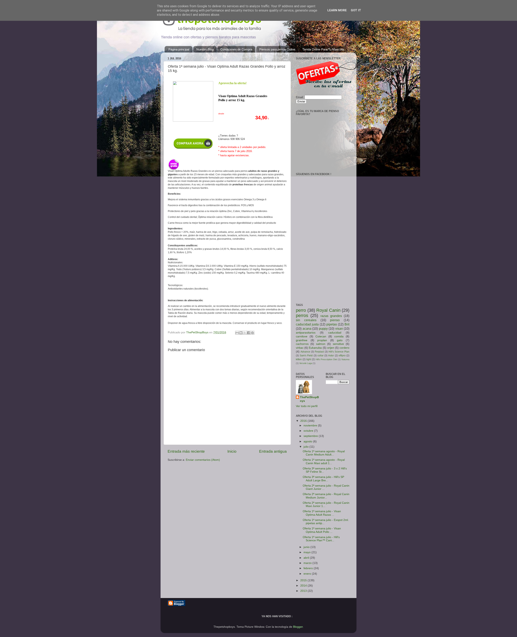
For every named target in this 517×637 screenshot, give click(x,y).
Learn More (337, 10)
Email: (300, 97)
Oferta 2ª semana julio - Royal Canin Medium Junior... (326, 496)
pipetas (331, 324)
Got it (356, 10)
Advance (305, 351)
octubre (309, 430)
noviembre (311, 425)
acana (307, 328)
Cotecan (320, 336)
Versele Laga (305, 363)
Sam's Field (306, 355)
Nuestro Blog (204, 49)
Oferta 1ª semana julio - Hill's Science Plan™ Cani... (321, 539)
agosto (308, 441)
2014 (304, 585)
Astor (331, 355)
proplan (322, 340)
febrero (309, 568)
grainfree (301, 340)
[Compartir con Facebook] (249, 333)
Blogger (298, 626)
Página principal (178, 49)
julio (306, 446)
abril (307, 557)
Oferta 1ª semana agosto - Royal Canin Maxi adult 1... (324, 461)
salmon (320, 343)
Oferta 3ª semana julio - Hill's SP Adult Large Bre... (323, 478)
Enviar (301, 101)
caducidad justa (307, 324)
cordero (344, 347)
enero (308, 573)
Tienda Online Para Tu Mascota (323, 49)
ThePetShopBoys (309, 399)
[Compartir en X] (245, 333)
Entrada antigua (273, 451)
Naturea (345, 359)
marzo (308, 563)
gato (340, 340)
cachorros (302, 343)
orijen (330, 347)
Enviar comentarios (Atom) (203, 459)
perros (302, 315)
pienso (335, 320)
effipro (342, 355)
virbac (300, 347)
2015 (304, 580)
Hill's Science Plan (339, 351)
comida (339, 336)
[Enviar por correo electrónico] (237, 333)
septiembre (311, 436)
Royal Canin (328, 310)
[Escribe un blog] (241, 333)
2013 (304, 590)
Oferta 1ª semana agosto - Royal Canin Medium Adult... (324, 453)
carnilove (301, 336)
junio (307, 547)
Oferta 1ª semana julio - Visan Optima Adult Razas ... (322, 513)
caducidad (334, 332)
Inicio (231, 451)
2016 (304, 420)
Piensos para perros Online (277, 49)
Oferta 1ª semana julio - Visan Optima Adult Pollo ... (322, 530)
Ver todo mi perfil (306, 406)
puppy (323, 328)
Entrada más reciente (186, 451)
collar (320, 355)
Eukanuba (315, 347)
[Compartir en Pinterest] (252, 333)
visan (339, 328)
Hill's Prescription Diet (326, 359)
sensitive (338, 343)
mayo (307, 552)
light (308, 359)
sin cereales (306, 320)
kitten (299, 359)
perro (301, 310)
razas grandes (331, 316)
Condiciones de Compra (236, 49)
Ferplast (319, 351)
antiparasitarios (305, 332)
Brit (347, 324)
